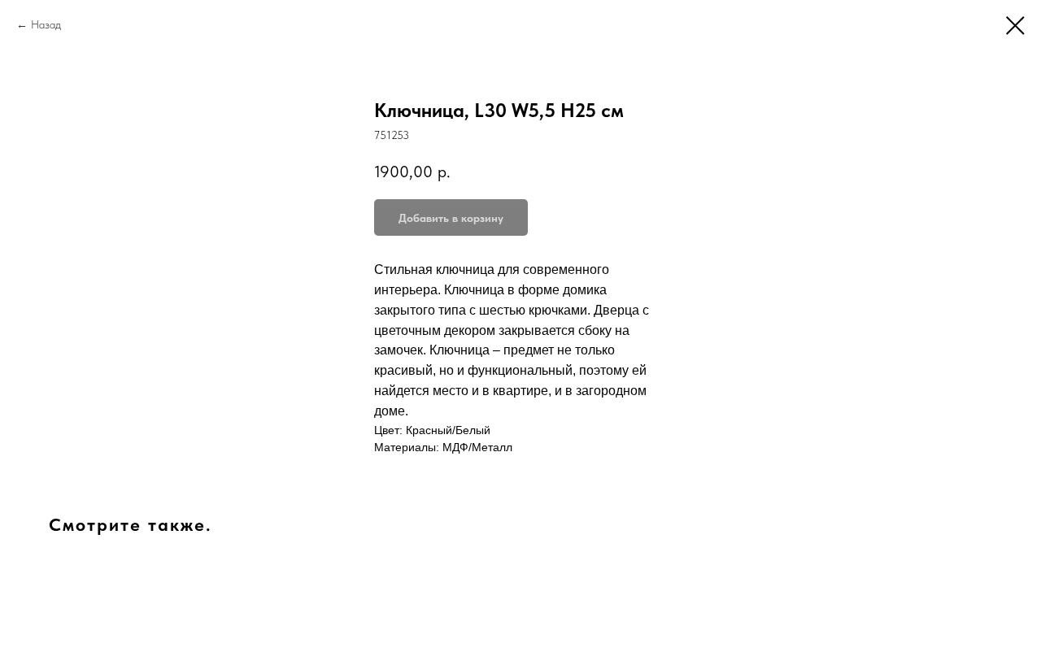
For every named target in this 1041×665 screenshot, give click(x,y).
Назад (46, 24)
